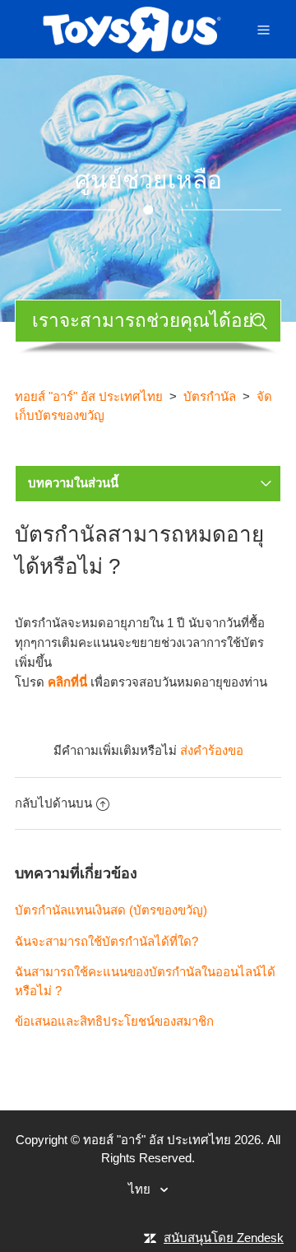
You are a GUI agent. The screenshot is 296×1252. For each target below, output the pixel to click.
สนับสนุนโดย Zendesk (224, 1238)
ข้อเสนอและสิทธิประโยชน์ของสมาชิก (114, 1021)
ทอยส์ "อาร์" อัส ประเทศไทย (89, 396)
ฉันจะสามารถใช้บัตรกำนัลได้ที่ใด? (106, 941)
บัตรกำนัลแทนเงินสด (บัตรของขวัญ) (111, 910)
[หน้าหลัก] (132, 28)
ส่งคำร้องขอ (211, 750)
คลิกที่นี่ (67, 682)
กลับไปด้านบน (53, 803)
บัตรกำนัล (209, 396)
